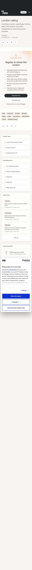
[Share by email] (11, 42)
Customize (15, 302)
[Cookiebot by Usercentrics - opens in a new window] (22, 260)
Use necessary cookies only (16, 308)
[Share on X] (7, 42)
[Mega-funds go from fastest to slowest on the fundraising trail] (16, 216)
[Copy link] (15, 42)
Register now (16, 95)
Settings (24, 290)
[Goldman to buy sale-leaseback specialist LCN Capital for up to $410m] (16, 228)
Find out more (16, 100)
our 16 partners (12, 269)
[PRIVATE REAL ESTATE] (4, 12)
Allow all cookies (16, 296)
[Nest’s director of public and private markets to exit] (16, 203)
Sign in (23, 104)
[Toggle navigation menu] (29, 12)
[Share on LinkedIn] (3, 42)
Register (23, 12)
